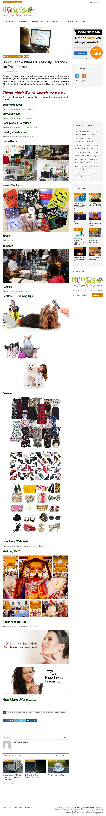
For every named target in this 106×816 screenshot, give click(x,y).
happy (85, 152)
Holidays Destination (8, 715)
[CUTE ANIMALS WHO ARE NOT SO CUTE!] (95, 197)
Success (77, 173)
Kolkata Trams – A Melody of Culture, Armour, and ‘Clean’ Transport (12, 777)
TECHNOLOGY (92, 173)
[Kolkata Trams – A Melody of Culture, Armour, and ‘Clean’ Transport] (13, 766)
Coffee (77, 138)
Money (77, 163)
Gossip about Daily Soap (47, 712)
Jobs (83, 156)
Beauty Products (11, 712)
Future (97, 149)
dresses (25, 712)
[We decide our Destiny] (80, 216)
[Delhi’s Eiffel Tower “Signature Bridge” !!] (35, 766)
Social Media (95, 166)
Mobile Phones (94, 159)
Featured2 (85, 149)
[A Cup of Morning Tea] (58, 766)
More (83, 22)
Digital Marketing (79, 141)
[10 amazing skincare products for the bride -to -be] (80, 232)
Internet (77, 156)
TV (75, 177)
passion (96, 163)
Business (24, 22)
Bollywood (84, 134)
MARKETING (83, 159)
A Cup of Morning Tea (56, 775)
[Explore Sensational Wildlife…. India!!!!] (95, 232)
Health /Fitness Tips (60, 712)
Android (96, 131)
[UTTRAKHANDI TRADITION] (95, 251)
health (91, 152)
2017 (76, 131)
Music (89, 163)
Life (88, 156)
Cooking (19, 712)
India (97, 152)
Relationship (85, 166)
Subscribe (98, 295)
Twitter (81, 177)
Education (38, 22)
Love (76, 159)
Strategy (83, 170)
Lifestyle (94, 156)
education (31, 712)
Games (38, 712)
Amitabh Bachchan (85, 131)
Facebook (88, 145)
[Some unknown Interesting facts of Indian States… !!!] (80, 197)
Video (87, 177)
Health (26, 56)
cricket (83, 138)
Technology (54, 22)
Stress (90, 170)
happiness (78, 152)
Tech (84, 173)
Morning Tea (7, 760)
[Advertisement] (79, 11)
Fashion (96, 145)
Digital (90, 138)
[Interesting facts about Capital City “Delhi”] (95, 216)
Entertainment (71, 22)
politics (77, 166)
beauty (77, 134)
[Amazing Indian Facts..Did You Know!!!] (80, 251)
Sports (76, 170)
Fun (92, 149)
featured (77, 149)
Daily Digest (10, 22)
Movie (83, 163)
